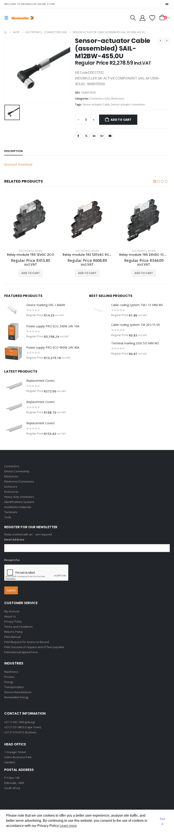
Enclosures (11, 492)
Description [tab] (13, 151)
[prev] (160, 41)
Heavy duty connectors (19, 497)
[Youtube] (167, 4)
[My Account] (142, 18)
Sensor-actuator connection (128, 104)
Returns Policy (13, 632)
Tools (7, 517)
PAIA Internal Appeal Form (21, 652)
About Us (10, 616)
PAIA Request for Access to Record (26, 642)
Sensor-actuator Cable (96, 104)
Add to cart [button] (30, 273)
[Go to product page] (30, 219)
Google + (102, 135)
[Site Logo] (22, 18)
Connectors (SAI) (100, 98)
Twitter (86, 135)
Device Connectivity (16, 471)
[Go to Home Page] (5, 32)
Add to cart (121, 120)
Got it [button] (162, 821)
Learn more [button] (68, 825)
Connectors (11, 466)
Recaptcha (12, 560)
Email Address (15, 539)
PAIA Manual (12, 637)
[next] (167, 41)
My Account (11, 611)
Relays (38, 250)
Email (110, 135)
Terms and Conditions (18, 627)
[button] (7, 17)
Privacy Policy (13, 621)
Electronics (117, 98)
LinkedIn (94, 135)
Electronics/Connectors (19, 481)
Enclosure (10, 486)
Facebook (78, 135)
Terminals (10, 512)
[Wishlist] (152, 18)
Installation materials (17, 507)
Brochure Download (18, 164)
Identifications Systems (19, 502)
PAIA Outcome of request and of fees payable (34, 647)
